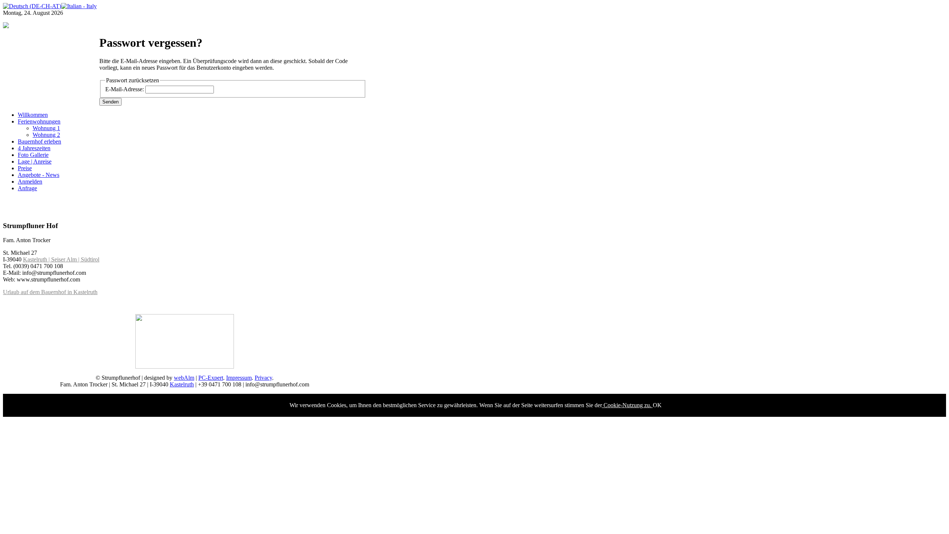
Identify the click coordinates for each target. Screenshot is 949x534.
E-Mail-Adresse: (124, 89)
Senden (110, 102)
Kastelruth (182, 384)
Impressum (239, 378)
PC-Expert (210, 378)
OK (657, 405)
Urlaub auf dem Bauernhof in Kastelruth (50, 292)
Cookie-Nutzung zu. (627, 405)
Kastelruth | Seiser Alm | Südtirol (61, 259)
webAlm (184, 378)
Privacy (263, 378)
